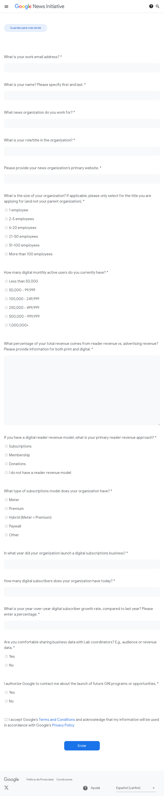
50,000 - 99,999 (21, 290)
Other (13, 535)
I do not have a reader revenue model (39, 473)
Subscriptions (20, 446)
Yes (11, 656)
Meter (13, 500)
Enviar (82, 746)
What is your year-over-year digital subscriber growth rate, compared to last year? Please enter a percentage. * (78, 612)
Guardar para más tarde (25, 28)
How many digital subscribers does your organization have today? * (59, 581)
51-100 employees (24, 245)
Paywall (14, 526)
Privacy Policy (63, 725)
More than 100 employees (30, 254)
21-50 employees (23, 236)
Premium (16, 508)
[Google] (11, 779)
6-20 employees (22, 228)
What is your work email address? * (33, 57)
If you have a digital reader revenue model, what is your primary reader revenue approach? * (80, 437)
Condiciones (64, 779)
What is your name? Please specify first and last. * (45, 85)
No (11, 665)
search (157, 6)
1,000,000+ (18, 325)
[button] (136, 788)
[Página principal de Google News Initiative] (39, 6)
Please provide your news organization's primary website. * (52, 168)
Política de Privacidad (40, 779)
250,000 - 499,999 (23, 307)
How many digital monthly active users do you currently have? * (56, 272)
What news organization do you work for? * (39, 112)
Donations (17, 464)
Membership (19, 455)
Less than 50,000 (23, 281)
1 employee (18, 210)
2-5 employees (21, 219)
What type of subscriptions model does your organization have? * (58, 491)
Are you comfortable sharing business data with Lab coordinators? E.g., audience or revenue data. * (80, 645)
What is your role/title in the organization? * (39, 140)
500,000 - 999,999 (24, 316)
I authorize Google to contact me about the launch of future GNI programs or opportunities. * (81, 684)
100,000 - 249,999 (23, 299)
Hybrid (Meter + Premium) (30, 517)
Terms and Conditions (57, 719)
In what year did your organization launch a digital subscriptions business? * (66, 553)
